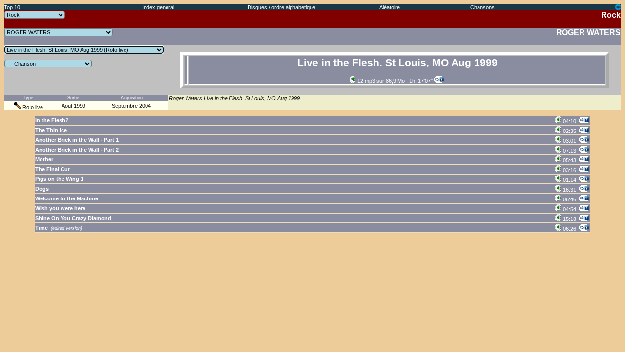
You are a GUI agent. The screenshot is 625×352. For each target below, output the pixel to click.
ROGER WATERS (588, 32)
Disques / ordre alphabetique (281, 7)
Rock (611, 15)
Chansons (482, 7)
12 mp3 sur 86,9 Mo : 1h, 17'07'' (394, 81)
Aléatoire (389, 7)
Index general (158, 7)
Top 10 (12, 7)
